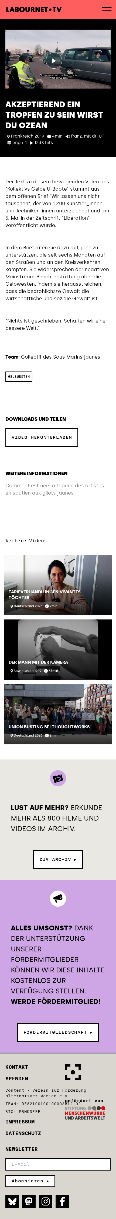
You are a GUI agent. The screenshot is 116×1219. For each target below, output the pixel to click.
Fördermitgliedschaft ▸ (58, 1032)
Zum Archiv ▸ (58, 859)
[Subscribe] (30, 1181)
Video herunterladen (42, 437)
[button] (58, 585)
